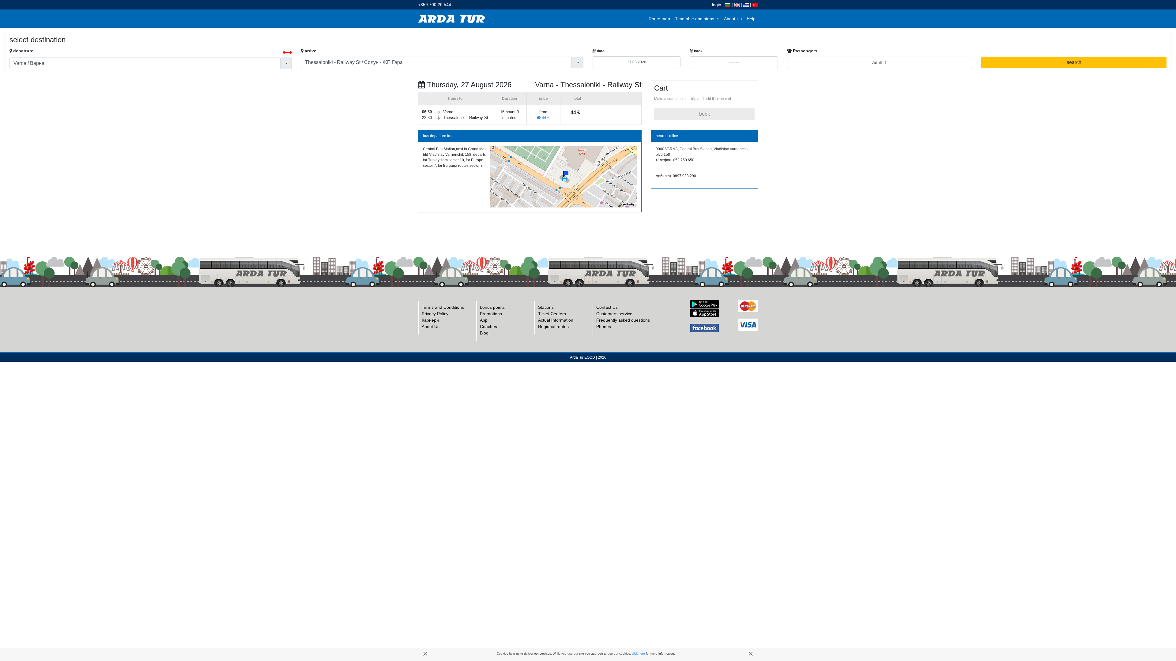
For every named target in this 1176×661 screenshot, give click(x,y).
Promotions (491, 313)
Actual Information (555, 320)
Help (751, 18)
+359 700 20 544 (434, 4)
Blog (484, 332)
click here (638, 653)
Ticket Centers (552, 313)
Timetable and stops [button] (695, 18)
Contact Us (607, 307)
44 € (545, 117)
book (704, 114)
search (1074, 62)
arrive (309, 50)
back (698, 51)
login (716, 4)
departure (22, 50)
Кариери (430, 320)
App (484, 320)
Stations (546, 307)
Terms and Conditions (443, 307)
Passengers (804, 50)
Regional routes (553, 326)
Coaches (488, 326)
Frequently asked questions (623, 320)
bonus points (492, 307)
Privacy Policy (435, 313)
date (600, 51)
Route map (659, 18)
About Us (733, 18)
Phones (603, 326)
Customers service (614, 313)
